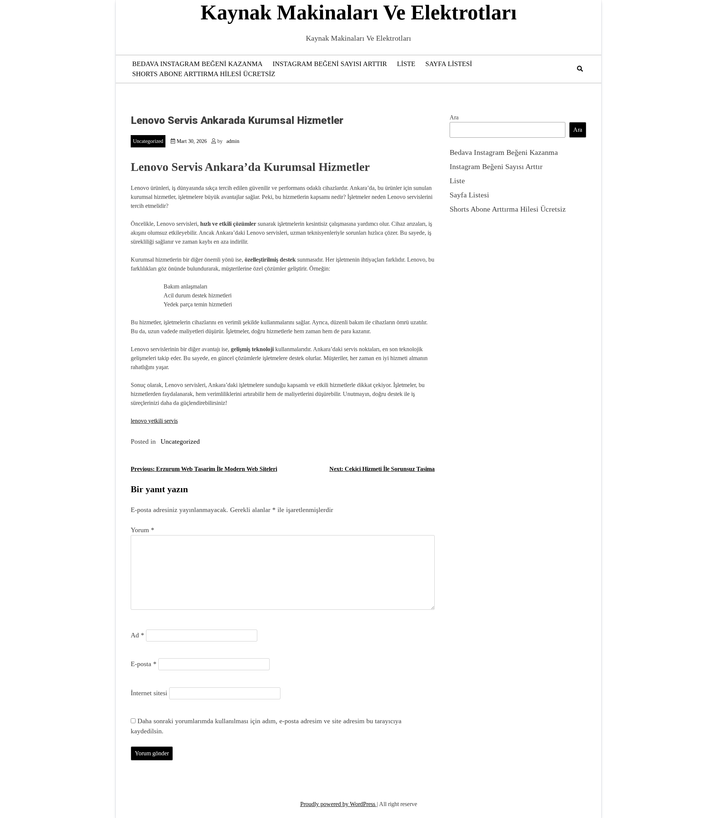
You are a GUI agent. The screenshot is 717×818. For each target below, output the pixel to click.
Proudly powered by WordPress (338, 804)
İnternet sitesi (149, 693)
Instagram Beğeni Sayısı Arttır (330, 64)
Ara (454, 117)
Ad (137, 635)
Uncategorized (148, 141)
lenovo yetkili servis (154, 421)
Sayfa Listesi (448, 64)
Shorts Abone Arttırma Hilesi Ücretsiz (203, 74)
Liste (406, 64)
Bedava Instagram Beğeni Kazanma (197, 64)
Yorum (142, 530)
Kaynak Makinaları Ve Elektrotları (359, 12)
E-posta (143, 664)
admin (232, 141)
